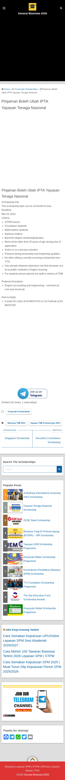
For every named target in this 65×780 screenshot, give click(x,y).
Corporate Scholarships (19, 411)
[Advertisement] (32, 48)
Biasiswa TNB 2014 (16, 423)
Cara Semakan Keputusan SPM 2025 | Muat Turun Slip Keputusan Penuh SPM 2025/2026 (32, 666)
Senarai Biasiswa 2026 (32, 13)
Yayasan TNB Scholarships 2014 (45, 423)
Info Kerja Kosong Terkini (22, 629)
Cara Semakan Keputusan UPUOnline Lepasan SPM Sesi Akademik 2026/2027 (31, 640)
